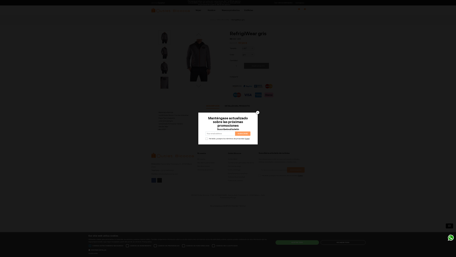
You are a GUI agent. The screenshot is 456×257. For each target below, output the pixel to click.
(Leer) (247, 138)
